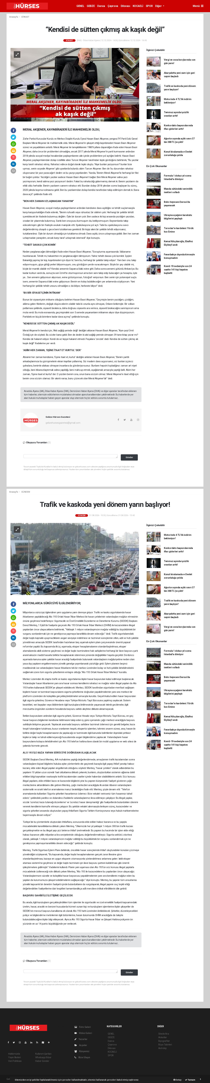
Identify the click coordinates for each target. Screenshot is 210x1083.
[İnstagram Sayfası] (21, 1042)
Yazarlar (82, 1039)
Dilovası (125, 6)
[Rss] (38, 1042)
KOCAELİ (138, 6)
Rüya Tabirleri (165, 1044)
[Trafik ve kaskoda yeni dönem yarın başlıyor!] (74, 559)
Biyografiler (164, 1041)
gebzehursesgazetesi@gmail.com (63, 422)
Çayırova (113, 6)
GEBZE (91, 6)
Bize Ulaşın (84, 1057)
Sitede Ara (163, 1033)
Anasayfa (13, 17)
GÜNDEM (25, 492)
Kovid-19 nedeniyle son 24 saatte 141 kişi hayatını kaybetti (178, 269)
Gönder (129, 457)
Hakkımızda (14, 1053)
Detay (178, 1080)
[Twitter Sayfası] (15, 1042)
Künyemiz (84, 1051)
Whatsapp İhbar (43, 1057)
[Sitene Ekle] (50, 1042)
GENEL (80, 6)
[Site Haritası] (44, 1042)
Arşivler (83, 1045)
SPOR (149, 6)
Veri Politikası (14, 1061)
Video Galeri (85, 1033)
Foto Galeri (85, 1027)
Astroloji (162, 1048)
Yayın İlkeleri (14, 1057)
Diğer (158, 6)
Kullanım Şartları (43, 1053)
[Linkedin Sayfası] (32, 1042)
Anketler (162, 1037)
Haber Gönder (42, 1061)
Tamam (191, 1080)
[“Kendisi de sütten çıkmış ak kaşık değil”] (74, 84)
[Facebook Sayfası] (10, 1042)
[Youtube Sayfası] (27, 1042)
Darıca (101, 6)
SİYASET (25, 17)
